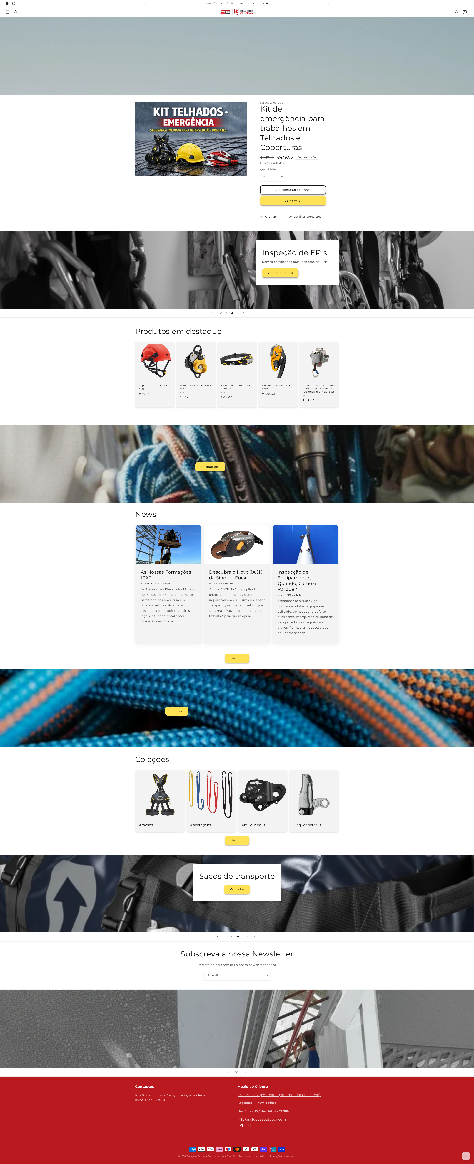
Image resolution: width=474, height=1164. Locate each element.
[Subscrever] (266, 975)
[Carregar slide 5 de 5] (243, 313)
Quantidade (268, 169)
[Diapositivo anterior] (212, 313)
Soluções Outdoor (197, 1156)
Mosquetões (210, 466)
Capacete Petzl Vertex (153, 385)
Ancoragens (200, 825)
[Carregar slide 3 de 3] (238, 936)
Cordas (176, 711)
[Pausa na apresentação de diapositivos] (262, 313)
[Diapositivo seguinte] (252, 313)
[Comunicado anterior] (146, 3)
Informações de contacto (282, 1156)
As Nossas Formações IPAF (166, 574)
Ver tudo (237, 658)
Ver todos (177, 911)
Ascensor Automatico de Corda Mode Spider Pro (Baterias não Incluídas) (319, 388)
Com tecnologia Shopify (221, 1156)
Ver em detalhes (262, 287)
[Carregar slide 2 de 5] (227, 313)
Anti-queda (251, 825)
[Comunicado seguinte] (328, 3)
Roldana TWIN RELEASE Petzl (195, 387)
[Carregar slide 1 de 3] (227, 936)
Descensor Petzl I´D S (276, 385)
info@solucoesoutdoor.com (262, 1119)
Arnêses (146, 825)
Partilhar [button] (270, 216)
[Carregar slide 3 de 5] (232, 313)
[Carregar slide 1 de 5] (221, 313)
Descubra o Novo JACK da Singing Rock (235, 574)
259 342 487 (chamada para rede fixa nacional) (279, 1095)
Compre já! (293, 200)
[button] (8, 12)
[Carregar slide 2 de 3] (232, 936)
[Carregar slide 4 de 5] (238, 313)
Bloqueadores (305, 825)
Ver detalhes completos (304, 216)
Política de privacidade (251, 1156)
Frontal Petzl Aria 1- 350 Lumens (236, 387)
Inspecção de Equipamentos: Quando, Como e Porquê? (297, 580)
